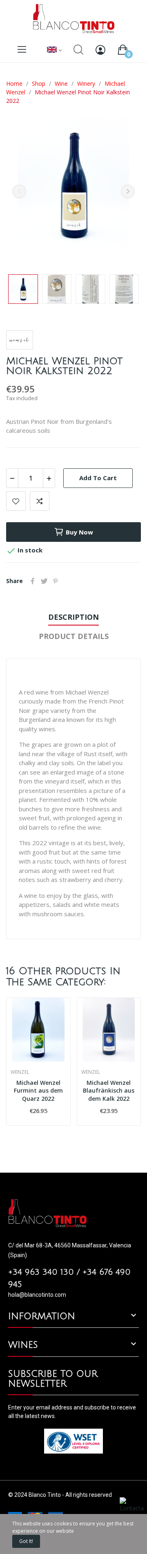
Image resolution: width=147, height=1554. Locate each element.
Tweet (44, 581)
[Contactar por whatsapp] (132, 1512)
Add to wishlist (16, 501)
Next (128, 191)
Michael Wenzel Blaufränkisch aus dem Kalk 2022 (108, 1090)
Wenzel (20, 1072)
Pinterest (55, 581)
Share (32, 581)
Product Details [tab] (74, 636)
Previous (19, 191)
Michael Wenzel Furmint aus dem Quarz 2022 (38, 1090)
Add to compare (39, 501)
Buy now (79, 532)
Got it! (26, 1541)
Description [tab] (73, 617)
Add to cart (98, 478)
